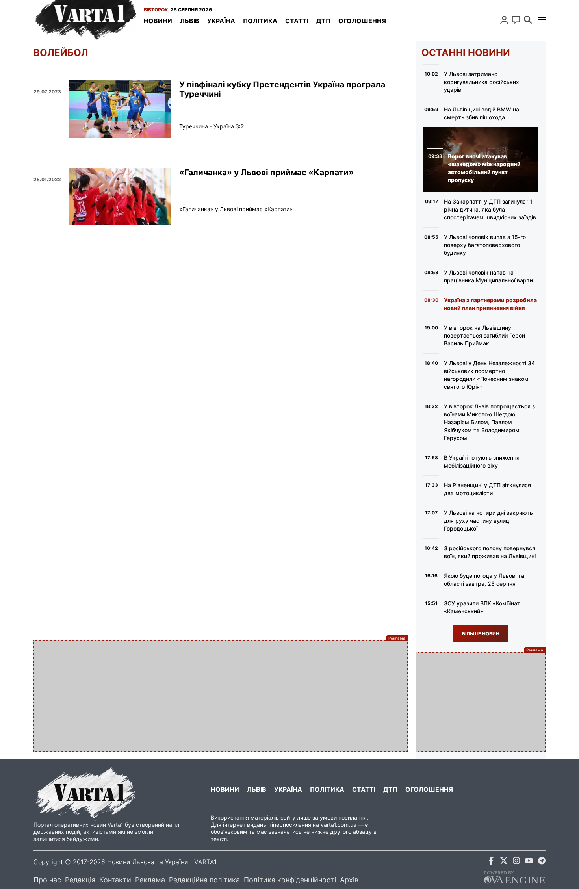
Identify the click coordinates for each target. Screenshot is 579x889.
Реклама (150, 880)
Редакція (80, 880)
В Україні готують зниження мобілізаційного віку (482, 461)
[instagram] (516, 862)
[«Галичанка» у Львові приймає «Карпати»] (120, 196)
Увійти (504, 20)
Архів (349, 880)
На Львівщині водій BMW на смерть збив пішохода (481, 113)
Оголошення (362, 21)
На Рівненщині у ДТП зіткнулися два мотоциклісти (487, 489)
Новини (158, 21)
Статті (296, 21)
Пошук (528, 20)
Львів (189, 21)
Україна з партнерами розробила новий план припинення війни (490, 304)
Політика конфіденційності (290, 880)
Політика (260, 21)
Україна (221, 21)
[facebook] (491, 862)
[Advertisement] (220, 696)
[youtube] (529, 862)
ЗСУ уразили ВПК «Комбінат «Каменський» (482, 607)
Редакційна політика (204, 880)
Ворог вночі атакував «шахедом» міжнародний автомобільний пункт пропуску (484, 168)
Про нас (47, 880)
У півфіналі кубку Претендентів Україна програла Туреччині (282, 89)
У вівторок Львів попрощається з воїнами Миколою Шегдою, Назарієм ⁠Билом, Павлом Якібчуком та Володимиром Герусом (489, 422)
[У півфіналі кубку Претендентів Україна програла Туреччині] (120, 108)
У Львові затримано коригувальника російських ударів (481, 82)
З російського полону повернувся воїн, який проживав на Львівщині (490, 552)
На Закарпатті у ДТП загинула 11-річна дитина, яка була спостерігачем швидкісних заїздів (490, 209)
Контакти (115, 880)
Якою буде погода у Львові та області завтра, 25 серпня (484, 579)
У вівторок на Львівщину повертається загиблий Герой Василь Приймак (484, 335)
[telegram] (542, 862)
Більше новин (480, 634)
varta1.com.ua (338, 824)
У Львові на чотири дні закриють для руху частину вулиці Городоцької (488, 520)
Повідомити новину (516, 20)
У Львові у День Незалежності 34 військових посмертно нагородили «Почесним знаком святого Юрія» (489, 375)
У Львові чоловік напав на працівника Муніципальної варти (488, 276)
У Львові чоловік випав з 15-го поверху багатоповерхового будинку (485, 245)
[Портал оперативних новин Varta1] (84, 20)
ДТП (323, 21)
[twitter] (504, 862)
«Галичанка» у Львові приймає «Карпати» (266, 172)
